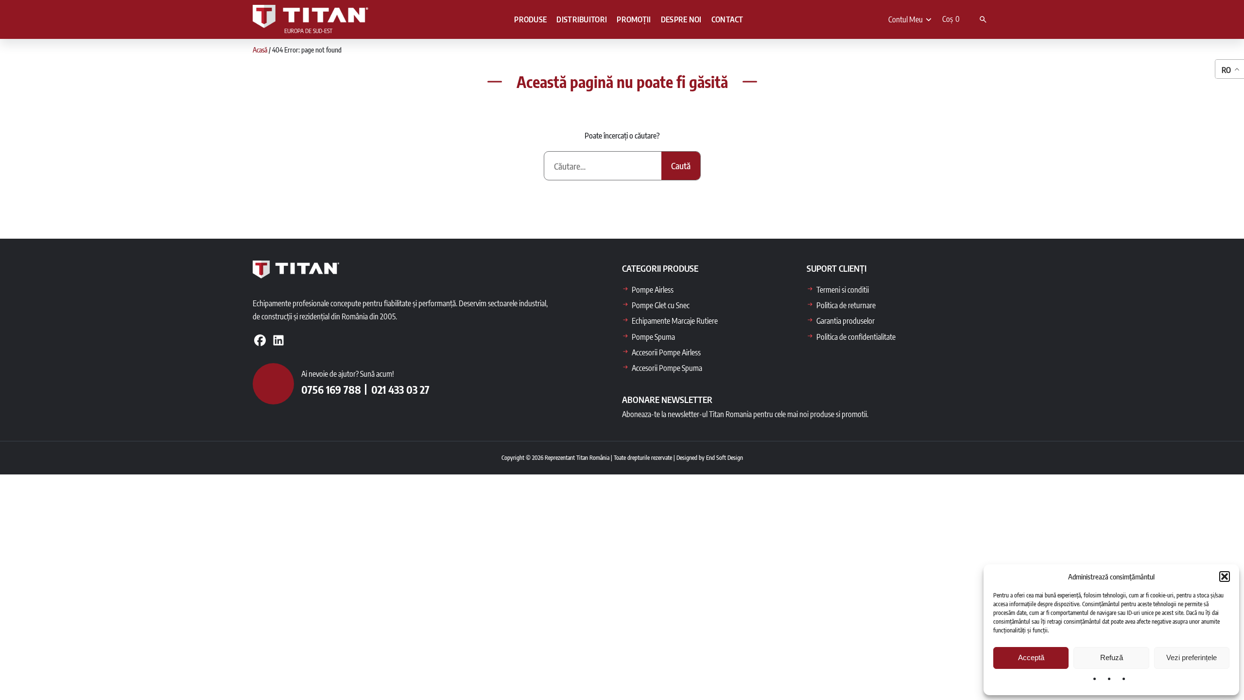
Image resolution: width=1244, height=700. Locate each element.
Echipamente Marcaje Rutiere (675, 321)
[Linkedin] (278, 340)
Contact (727, 19)
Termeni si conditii (842, 290)
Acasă (260, 50)
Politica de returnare (846, 305)
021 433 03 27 (400, 389)
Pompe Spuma (653, 337)
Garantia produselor (845, 321)
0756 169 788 (331, 389)
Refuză (1111, 657)
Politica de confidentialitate (856, 337)
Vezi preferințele (1191, 657)
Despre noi (681, 19)
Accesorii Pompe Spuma (667, 368)
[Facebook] (260, 340)
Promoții (634, 19)
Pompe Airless (653, 290)
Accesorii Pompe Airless (666, 352)
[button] (1224, 576)
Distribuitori (581, 19)
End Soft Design (724, 457)
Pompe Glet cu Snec (661, 305)
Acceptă (1031, 657)
